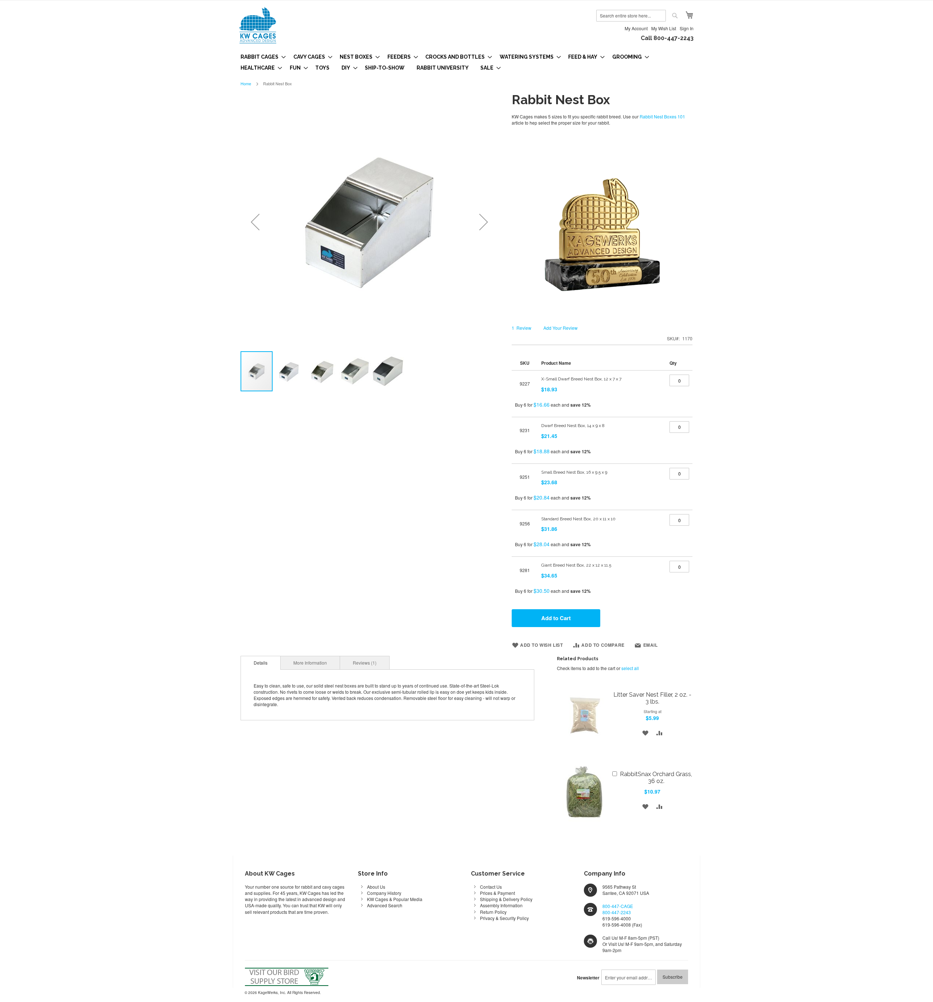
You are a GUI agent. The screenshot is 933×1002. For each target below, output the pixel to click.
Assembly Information (501, 905)
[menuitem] (261, 56)
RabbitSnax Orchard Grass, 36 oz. (656, 777)
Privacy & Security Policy (504, 918)
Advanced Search (384, 905)
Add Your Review (560, 328)
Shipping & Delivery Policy (506, 899)
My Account (636, 28)
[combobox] (631, 15)
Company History (384, 893)
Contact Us (491, 887)
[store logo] (257, 25)
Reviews (364, 662)
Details (261, 662)
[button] (255, 222)
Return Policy (493, 912)
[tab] (261, 663)
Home (246, 83)
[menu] (466, 62)
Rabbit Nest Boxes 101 (662, 116)
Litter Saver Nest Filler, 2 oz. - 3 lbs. (652, 698)
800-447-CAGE (617, 906)
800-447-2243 (616, 912)
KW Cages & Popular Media (394, 899)
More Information (310, 662)
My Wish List (663, 28)
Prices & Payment (497, 893)
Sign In (687, 28)
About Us (376, 887)
